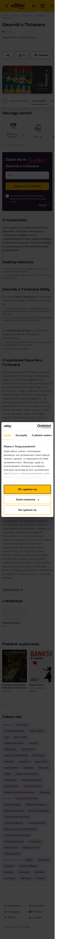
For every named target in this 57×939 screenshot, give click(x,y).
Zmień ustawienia (25, 499)
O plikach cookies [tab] (42, 435)
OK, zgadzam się (27, 489)
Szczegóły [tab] (21, 435)
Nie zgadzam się (27, 509)
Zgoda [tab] (7, 435)
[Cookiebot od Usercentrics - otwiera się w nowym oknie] (38, 426)
